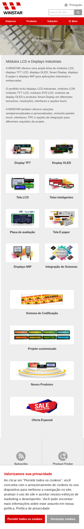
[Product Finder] (63, 459)
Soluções (52, 21)
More (75, 21)
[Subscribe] (21, 459)
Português (75, 4)
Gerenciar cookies (63, 519)
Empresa (11, 21)
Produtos (32, 21)
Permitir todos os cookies (24, 519)
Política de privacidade (33, 508)
